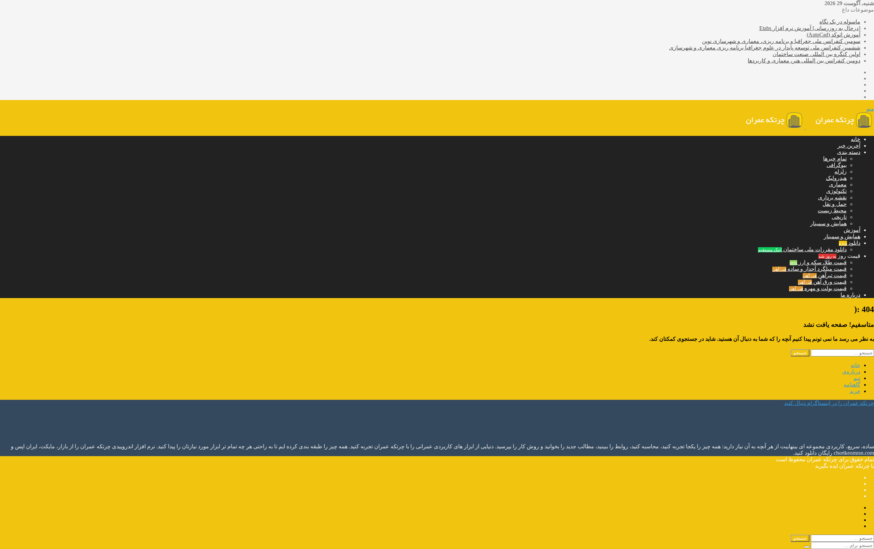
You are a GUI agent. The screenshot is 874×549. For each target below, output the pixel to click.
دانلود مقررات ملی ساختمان (802, 249)
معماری (838, 184)
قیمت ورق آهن (822, 282)
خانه (855, 139)
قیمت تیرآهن (825, 275)
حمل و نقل (834, 204)
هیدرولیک (836, 178)
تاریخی (839, 217)
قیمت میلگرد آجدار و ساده (809, 269)
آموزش (852, 230)
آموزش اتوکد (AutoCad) (833, 35)
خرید (855, 391)
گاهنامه (852, 385)
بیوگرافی (837, 165)
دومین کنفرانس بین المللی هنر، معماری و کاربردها (804, 61)
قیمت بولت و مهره (818, 288)
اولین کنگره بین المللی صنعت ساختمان (816, 54)
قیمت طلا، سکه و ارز (818, 262)
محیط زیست (832, 210)
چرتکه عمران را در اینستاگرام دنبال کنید (829, 403)
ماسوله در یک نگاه (839, 22)
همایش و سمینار (828, 223)
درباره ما (850, 295)
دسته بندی (848, 152)
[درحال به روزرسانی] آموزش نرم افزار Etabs (809, 28)
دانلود (849, 243)
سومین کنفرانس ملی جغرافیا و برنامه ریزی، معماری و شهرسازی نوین (781, 41)
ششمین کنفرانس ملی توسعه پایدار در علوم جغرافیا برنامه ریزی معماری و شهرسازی (764, 48)
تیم (857, 378)
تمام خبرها (835, 158)
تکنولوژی (836, 191)
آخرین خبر (848, 146)
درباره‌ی (851, 372)
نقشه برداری (832, 197)
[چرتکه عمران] (805, 127)
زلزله (840, 171)
